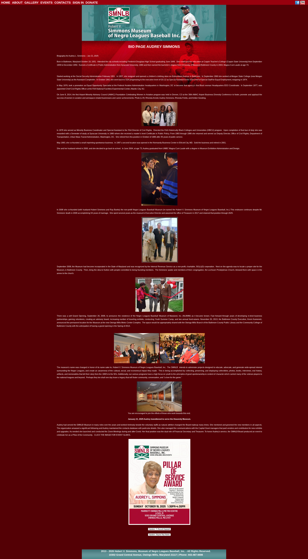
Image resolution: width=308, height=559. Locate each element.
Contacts (62, 2)
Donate (92, 2)
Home (5, 2)
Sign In (78, 2)
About (17, 2)
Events (46, 2)
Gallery (31, 2)
